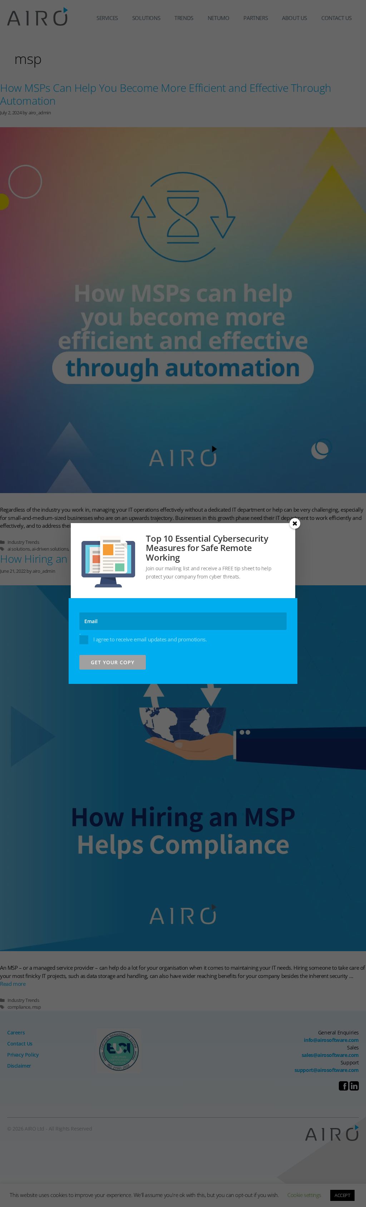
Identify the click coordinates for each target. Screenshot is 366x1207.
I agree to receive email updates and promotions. (149, 639)
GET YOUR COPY (112, 662)
